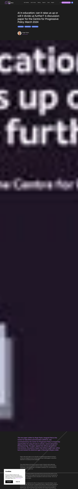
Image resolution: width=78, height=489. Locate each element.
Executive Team (55, 8)
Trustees (53, 13)
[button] (53, 2)
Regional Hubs (54, 11)
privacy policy (18, 478)
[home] (13, 2)
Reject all (18, 481)
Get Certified (26, 2)
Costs (48, 2)
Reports (43, 2)
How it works (33, 2)
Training (39, 2)
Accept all (9, 481)
